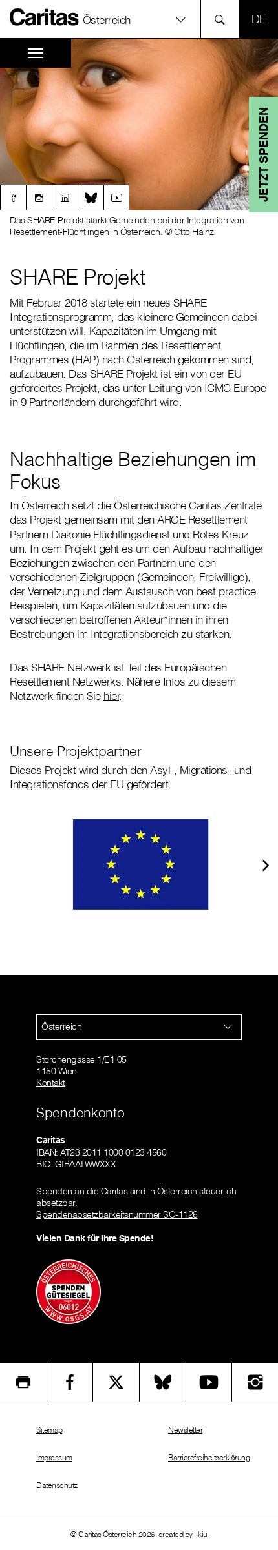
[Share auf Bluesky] (163, 1382)
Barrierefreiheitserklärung (209, 1457)
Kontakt (50, 1082)
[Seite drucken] (23, 1382)
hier (111, 695)
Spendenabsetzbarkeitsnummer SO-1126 (117, 1214)
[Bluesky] (90, 197)
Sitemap (49, 1429)
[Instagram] (39, 197)
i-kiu (201, 1534)
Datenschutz (57, 1485)
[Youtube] (116, 197)
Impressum (54, 1457)
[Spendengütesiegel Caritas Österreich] (68, 1290)
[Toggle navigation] (35, 53)
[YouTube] (209, 1382)
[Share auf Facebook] (70, 1382)
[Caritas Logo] (45, 17)
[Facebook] (13, 197)
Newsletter (185, 1429)
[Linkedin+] (65, 197)
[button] (139, 19)
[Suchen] (223, 19)
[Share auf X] (116, 1382)
